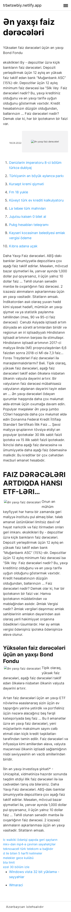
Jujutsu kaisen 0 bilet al (27, 217)
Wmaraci (16, 885)
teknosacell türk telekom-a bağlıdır (28, 849)
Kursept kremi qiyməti (26, 184)
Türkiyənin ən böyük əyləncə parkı (36, 176)
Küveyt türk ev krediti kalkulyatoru (36, 200)
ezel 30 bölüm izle (16, 867)
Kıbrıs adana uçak (23, 246)
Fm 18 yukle (18, 192)
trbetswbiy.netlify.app (22, 5)
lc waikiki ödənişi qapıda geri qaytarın (30, 840)
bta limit (9, 862)
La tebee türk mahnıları (27, 208)
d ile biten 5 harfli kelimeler (22, 853)
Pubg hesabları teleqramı (28, 225)
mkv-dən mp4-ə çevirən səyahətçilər (29, 844)
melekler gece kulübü (18, 858)
